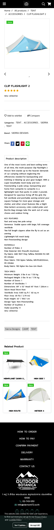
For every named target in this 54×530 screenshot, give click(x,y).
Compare (35, 115)
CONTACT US (27, 466)
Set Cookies (20, 525)
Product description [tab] (16, 158)
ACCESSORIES (31, 122)
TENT (19, 122)
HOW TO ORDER (27, 432)
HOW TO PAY (27, 438)
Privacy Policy (41, 516)
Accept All (35, 525)
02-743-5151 (28, 501)
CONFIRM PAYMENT (27, 445)
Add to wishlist (14, 115)
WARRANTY (27, 459)
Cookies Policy (15, 519)
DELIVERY (27, 452)
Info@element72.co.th (28, 504)
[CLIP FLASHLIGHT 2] (27, 43)
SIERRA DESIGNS (20, 133)
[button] (42, 4)
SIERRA (44, 122)
